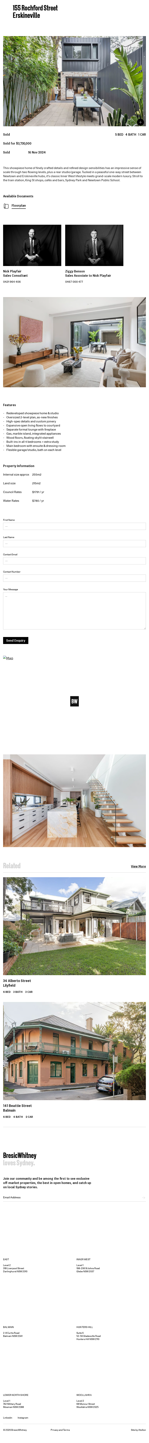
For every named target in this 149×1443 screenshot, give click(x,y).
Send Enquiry (15, 640)
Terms (66, 1429)
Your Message (10, 589)
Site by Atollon (138, 1429)
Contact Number (12, 571)
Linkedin (7, 1417)
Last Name (8, 537)
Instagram (23, 1417)
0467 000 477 (74, 281)
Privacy (54, 1429)
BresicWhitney (19, 1156)
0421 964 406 (12, 281)
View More (138, 866)
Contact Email (10, 554)
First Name (9, 519)
